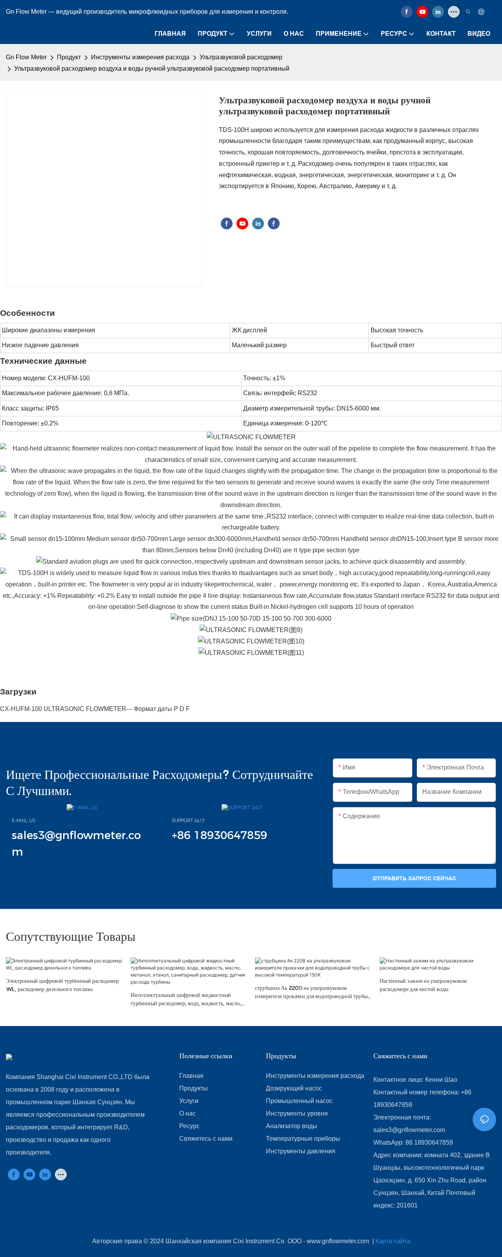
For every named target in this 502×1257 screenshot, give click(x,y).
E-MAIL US (23, 820)
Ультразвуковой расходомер (241, 57)
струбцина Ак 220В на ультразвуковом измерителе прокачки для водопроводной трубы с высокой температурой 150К (313, 992)
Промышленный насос (299, 1101)
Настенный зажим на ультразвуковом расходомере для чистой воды (423, 984)
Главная (191, 1075)
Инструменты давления (300, 1151)
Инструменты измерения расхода (140, 57)
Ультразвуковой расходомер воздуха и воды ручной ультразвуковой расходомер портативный (151, 68)
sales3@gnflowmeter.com (409, 1130)
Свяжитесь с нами (206, 1138)
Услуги (188, 1101)
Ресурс (189, 1126)
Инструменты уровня (297, 1113)
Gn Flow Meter (26, 57)
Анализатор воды (291, 1126)
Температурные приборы (303, 1138)
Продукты (193, 1088)
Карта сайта (392, 1241)
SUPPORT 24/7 (188, 820)
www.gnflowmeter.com (339, 1241)
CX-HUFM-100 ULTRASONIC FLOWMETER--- (67, 708)
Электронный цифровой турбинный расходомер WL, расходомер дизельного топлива (62, 984)
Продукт (69, 57)
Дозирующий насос (294, 1088)
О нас (187, 1113)
